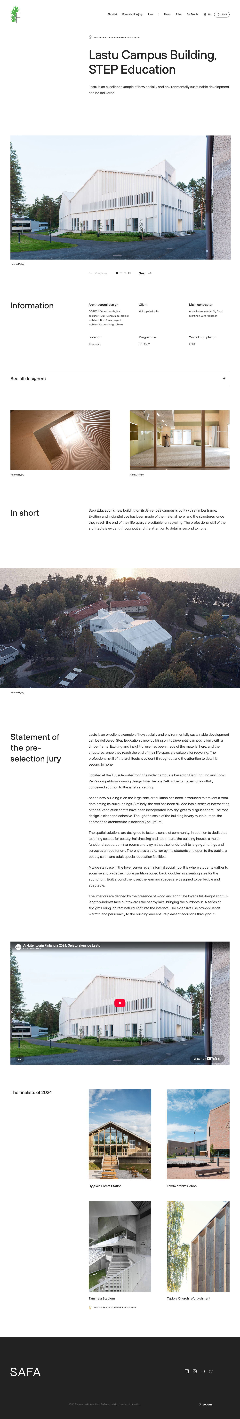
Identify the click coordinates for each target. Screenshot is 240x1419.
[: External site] (205, 1405)
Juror (150, 14)
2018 (224, 14)
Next (142, 273)
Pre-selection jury (132, 14)
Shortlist (112, 14)
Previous (101, 273)
